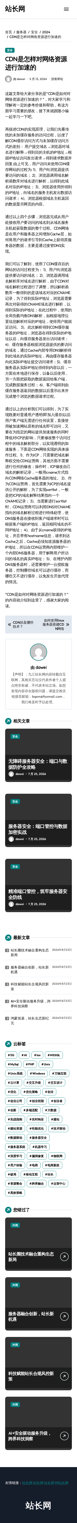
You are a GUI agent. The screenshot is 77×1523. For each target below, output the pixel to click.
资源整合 (16, 1183)
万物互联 (61, 1073)
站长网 (15, 8)
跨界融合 (38, 1183)
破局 (13, 1174)
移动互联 (32, 1174)
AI (25, 1055)
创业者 (57, 1101)
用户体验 (16, 1165)
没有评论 (57, 79)
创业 (50, 1092)
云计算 (14, 1083)
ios (38, 1055)
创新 (13, 1110)
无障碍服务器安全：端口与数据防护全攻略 (37, 764)
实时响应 (38, 1119)
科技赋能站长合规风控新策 (30, 986)
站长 (50, 1174)
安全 (10, 50)
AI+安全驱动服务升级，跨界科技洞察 (31, 1003)
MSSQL (55, 1055)
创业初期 (38, 1101)
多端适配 (32, 1110)
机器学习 (41, 1147)
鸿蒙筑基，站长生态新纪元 (30, 1020)
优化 (13, 1092)
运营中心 (59, 1183)
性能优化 (38, 1128)
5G (12, 1055)
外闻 (15, 1225)
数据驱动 (16, 1138)
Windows (38, 1073)
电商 (35, 1165)
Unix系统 (16, 1073)
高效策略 (16, 1193)
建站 (56, 1119)
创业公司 (16, 1101)
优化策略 (32, 1092)
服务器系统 (17, 1147)
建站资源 (16, 1128)
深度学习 (16, 1156)
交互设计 (56, 1083)
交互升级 (35, 1083)
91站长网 (61, 1483)
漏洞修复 (38, 1156)
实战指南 (16, 1119)
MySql (14, 1064)
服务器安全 (39, 1138)
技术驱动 (59, 1128)
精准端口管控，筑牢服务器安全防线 (37, 894)
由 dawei (19, 79)
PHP (31, 1064)
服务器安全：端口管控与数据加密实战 (37, 829)
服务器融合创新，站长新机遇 (30, 969)
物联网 (57, 1156)
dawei (41, 667)
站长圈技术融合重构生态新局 (30, 952)
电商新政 (53, 1165)
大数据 (51, 1110)
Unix (47, 1064)
